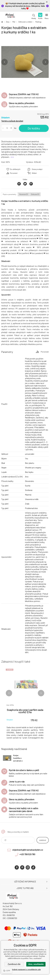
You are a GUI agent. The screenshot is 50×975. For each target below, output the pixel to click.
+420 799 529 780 (27, 854)
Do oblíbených (15, 169)
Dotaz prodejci (37, 169)
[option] (25, 62)
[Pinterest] (22, 867)
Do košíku (34, 128)
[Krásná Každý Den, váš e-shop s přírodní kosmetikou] (2, 22)
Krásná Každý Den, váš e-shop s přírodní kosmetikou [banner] (10, 16)
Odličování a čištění (25, 22)
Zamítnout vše (14, 964)
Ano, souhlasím (36, 964)
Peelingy (38, 22)
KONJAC (37, 162)
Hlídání (34, 173)
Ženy (7, 22)
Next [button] (45, 62)
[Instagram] (28, 867)
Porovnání (13, 173)
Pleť (13, 22)
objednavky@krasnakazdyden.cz (27, 849)
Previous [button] (4, 62)
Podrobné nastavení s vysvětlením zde (25, 969)
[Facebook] (17, 867)
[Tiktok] (33, 867)
